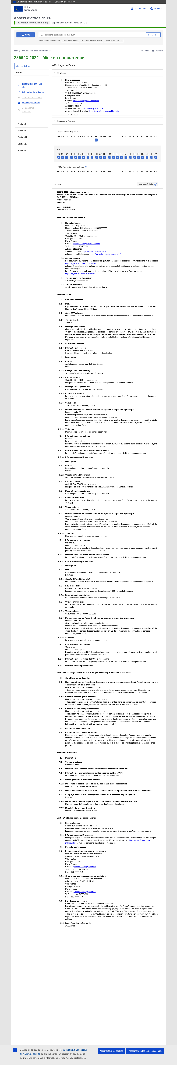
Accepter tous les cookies (111, 1051)
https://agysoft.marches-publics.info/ (104, 111)
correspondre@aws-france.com (86, 101)
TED (16, 51)
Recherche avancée (70, 41)
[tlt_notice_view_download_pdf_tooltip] (58, 157)
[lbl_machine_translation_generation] (86, 167)
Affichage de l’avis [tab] (23, 66)
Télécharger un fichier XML (32, 85)
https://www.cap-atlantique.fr (93, 108)
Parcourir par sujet (113, 41)
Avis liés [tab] (19, 72)
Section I (22, 124)
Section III (22, 137)
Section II (22, 131)
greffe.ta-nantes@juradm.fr (84, 867)
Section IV (22, 144)
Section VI (22, 150)
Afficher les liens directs (33, 92)
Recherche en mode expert (92, 41)
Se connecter (140, 9)
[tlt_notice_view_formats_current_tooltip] (155, 184)
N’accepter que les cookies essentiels (145, 1051)
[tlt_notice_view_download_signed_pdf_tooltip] (96, 140)
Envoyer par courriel (31, 103)
